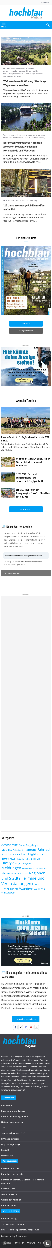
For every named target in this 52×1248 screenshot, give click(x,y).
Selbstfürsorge (29, 74)
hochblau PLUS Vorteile (12, 1174)
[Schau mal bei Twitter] (20, 1027)
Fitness (5, 854)
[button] (26, 573)
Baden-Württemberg (13, 135)
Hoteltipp (40, 135)
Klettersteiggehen (23, 859)
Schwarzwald (18, 74)
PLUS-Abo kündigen (10, 1139)
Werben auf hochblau (11, 1200)
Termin (18, 200)
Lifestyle (7, 862)
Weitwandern (8, 76)
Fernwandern (20, 69)
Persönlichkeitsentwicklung (29, 71)
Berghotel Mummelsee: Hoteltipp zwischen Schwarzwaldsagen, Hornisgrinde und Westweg (22, 146)
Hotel (34, 135)
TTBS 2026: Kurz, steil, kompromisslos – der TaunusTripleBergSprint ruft (29, 477)
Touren (36, 884)
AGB (3, 1127)
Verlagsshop (43, 1243)
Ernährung (29, 850)
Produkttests (24, 874)
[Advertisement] (26, 708)
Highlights (35, 854)
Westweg (17, 76)
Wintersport (8, 892)
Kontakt (5, 1150)
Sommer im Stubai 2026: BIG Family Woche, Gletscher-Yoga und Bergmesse (33, 462)
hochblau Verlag (9, 1205)
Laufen (35, 858)
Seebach (27, 138)
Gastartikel (30, 69)
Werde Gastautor (9, 1194)
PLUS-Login (19, 1243)
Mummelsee (8, 138)
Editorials (17, 850)
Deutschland (26, 135)
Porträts (15, 873)
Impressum (6, 1105)
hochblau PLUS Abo (10, 1168)
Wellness (34, 138)
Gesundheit (18, 854)
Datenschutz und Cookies (13, 1111)
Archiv (22, 845)
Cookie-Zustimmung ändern (14, 1116)
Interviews (8, 858)
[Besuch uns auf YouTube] (31, 1027)
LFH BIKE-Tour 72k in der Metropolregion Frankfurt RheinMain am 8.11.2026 (33, 493)
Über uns (31, 1243)
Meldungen (11, 867)
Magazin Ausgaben (23, 863)
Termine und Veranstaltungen (23, 881)
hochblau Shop (8, 1188)
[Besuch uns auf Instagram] (26, 1027)
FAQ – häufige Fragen (11, 1144)
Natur (5, 873)
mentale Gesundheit (11, 71)
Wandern (39, 74)
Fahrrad (43, 849)
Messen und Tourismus (34, 868)
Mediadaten (7, 1155)
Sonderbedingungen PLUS (13, 1133)
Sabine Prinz (8, 74)
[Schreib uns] (36, 1027)
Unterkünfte (10, 889)
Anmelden (45, 2)
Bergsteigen (32, 845)
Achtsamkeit (10, 69)
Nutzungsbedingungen (12, 1122)
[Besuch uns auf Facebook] (15, 1027)
